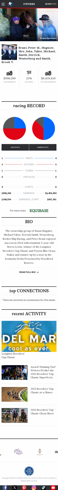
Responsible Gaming (29, 481)
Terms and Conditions (47, 478)
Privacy (34, 478)
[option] (18, 452)
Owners (29, 3)
